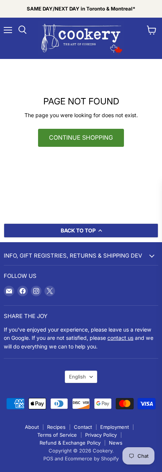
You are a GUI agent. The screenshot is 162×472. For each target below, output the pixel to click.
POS (48, 458)
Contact (83, 427)
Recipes (56, 427)
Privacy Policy (101, 435)
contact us (120, 338)
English (77, 377)
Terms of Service (57, 435)
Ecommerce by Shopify (92, 458)
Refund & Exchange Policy (70, 443)
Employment (114, 427)
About (32, 427)
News (115, 443)
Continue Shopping (81, 137)
